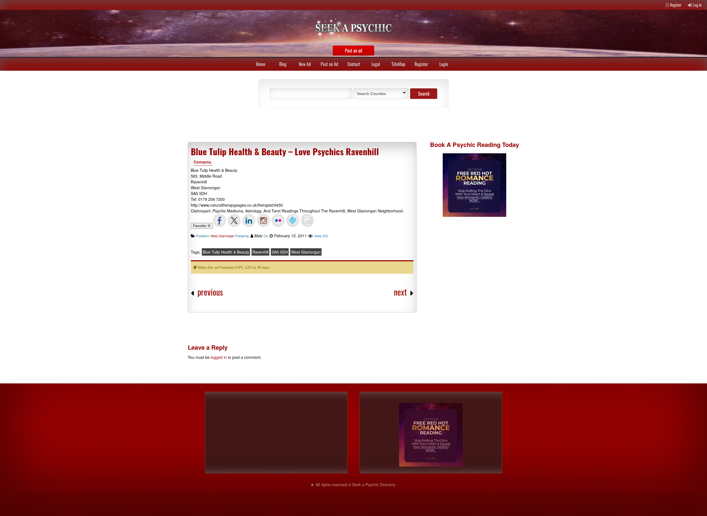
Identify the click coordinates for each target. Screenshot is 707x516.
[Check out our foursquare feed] (292, 220)
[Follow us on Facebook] (219, 220)
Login (443, 64)
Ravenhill (260, 252)
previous (210, 292)
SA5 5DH (280, 252)
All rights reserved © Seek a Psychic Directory (355, 484)
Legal (375, 64)
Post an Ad (329, 64)
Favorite (200, 226)
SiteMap (398, 64)
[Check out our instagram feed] (263, 220)
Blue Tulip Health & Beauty (226, 252)
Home (260, 64)
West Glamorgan (222, 236)
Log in (697, 5)
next (400, 292)
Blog (282, 64)
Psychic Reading (476, 144)
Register (676, 5)
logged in (219, 357)
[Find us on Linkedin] (248, 220)
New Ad (305, 64)
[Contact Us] (307, 220)
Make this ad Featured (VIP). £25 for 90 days (233, 267)
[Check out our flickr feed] (278, 220)
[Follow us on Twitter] (234, 220)
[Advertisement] (317, 124)
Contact (353, 64)
